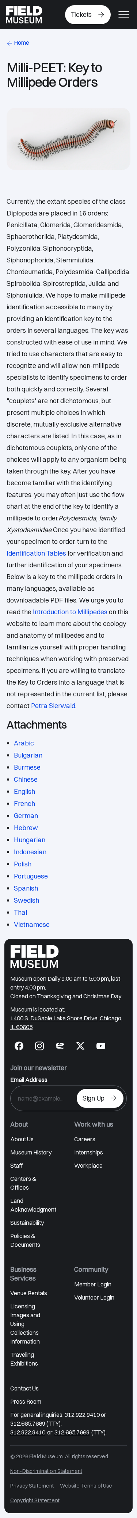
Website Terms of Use (86, 1485)
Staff (16, 1165)
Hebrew (26, 828)
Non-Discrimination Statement (46, 1471)
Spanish (26, 888)
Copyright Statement (35, 1500)
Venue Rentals (28, 1293)
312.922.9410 (27, 1432)
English (24, 791)
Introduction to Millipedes (70, 612)
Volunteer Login (94, 1297)
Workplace (88, 1165)
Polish (22, 864)
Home (21, 42)
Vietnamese (32, 924)
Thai (20, 912)
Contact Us (24, 1388)
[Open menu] (124, 14)
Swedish (26, 900)
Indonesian (30, 852)
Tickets (81, 14)
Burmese (27, 767)
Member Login (92, 1284)
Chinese (26, 779)
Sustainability (27, 1222)
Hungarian (29, 840)
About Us (22, 1139)
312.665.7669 (72, 1432)
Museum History (31, 1152)
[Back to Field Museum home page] (24, 14)
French (24, 803)
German (26, 815)
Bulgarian (28, 755)
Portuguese (31, 876)
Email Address (28, 1079)
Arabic (24, 743)
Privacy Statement (32, 1485)
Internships (88, 1152)
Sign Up (93, 1098)
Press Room (25, 1401)
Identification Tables (36, 553)
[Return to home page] (34, 956)
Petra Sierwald (53, 705)
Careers (84, 1139)
